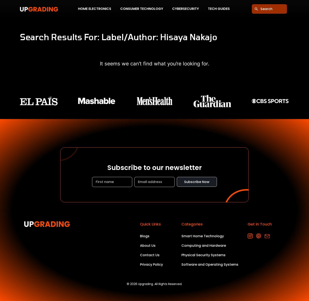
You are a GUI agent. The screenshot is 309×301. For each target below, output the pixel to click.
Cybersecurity (185, 9)
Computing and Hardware (203, 245)
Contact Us (150, 255)
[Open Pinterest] (258, 236)
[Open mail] (267, 236)
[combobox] (269, 9)
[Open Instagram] (250, 236)
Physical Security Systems (203, 255)
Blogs (144, 236)
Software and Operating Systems (209, 264)
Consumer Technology (141, 9)
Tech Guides (219, 9)
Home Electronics (94, 9)
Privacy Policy (151, 264)
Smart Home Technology (202, 236)
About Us (148, 245)
